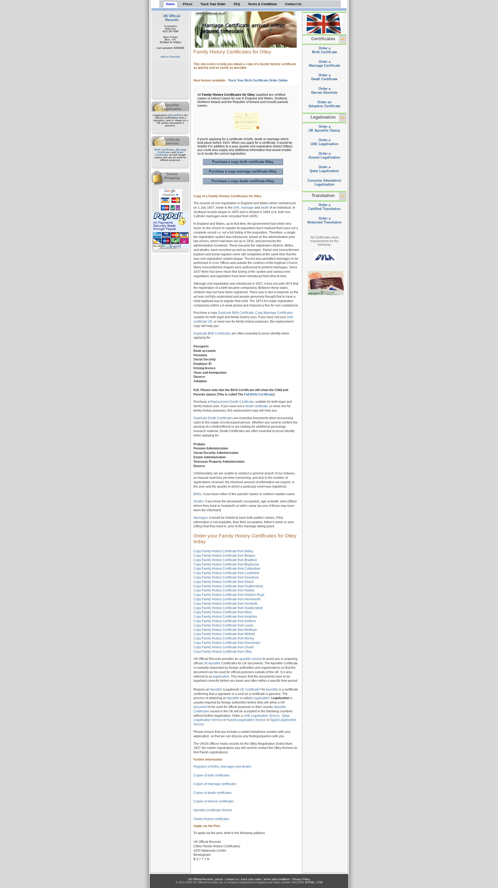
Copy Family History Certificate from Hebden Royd (228, 595)
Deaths (198, 501)
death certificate (256, 406)
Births (197, 494)
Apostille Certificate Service (212, 810)
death (265, 207)
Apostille (174, 115)
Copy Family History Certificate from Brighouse (226, 564)
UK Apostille (211, 663)
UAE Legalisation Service (262, 716)
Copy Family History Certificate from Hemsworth (227, 599)
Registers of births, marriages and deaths (222, 766)
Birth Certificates (165, 149)
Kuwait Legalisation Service (246, 720)
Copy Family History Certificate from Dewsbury (226, 577)
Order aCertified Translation (324, 207)
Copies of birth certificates (211, 775)
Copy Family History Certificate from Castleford (226, 573)
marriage (247, 207)
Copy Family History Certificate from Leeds (223, 625)
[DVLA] (326, 265)
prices (219, 879)
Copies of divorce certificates (213, 801)
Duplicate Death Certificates (213, 418)
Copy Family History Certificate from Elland (223, 582)
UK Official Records (171, 18)
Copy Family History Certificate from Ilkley (222, 612)
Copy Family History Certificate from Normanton (226, 643)
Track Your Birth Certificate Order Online (258, 80)
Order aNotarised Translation (324, 220)
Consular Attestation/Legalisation (324, 182)
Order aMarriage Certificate (324, 63)
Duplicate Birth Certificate (236, 313)
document (200, 707)
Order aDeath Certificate (324, 77)
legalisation (221, 676)
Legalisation (261, 698)
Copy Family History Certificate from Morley (223, 638)
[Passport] (328, 296)
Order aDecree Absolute (324, 90)
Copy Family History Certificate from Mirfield (224, 634)
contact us (232, 879)
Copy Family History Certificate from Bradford (225, 560)
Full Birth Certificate (259, 394)
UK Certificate (249, 689)
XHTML (310, 882)
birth (236, 207)
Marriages (200, 518)
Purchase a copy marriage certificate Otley (243, 171)
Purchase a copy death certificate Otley (243, 181)
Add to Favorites (170, 57)
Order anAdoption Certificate (324, 104)
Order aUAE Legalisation (324, 142)
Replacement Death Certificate (232, 402)
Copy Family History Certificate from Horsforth (225, 603)
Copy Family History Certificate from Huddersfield (228, 608)
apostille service (250, 659)
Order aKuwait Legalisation (324, 155)
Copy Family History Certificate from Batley (223, 551)
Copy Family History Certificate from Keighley (225, 616)
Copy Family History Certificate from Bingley (224, 555)
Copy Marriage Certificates (274, 313)
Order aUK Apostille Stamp (324, 128)
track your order (251, 879)
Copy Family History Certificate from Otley (222, 651)
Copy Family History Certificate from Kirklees (224, 621)
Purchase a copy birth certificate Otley (242, 162)
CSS (320, 882)
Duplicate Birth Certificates (212, 333)
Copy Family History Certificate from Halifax (223, 590)
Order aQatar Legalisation (324, 169)
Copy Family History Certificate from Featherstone (228, 586)
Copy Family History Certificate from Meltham (225, 630)
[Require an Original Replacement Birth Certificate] (248, 132)
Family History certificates (211, 819)
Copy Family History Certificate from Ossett (223, 647)
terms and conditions (277, 879)
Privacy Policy (301, 879)
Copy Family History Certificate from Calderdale (226, 568)
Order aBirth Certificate (324, 50)
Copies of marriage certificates (214, 784)
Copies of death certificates (212, 793)
